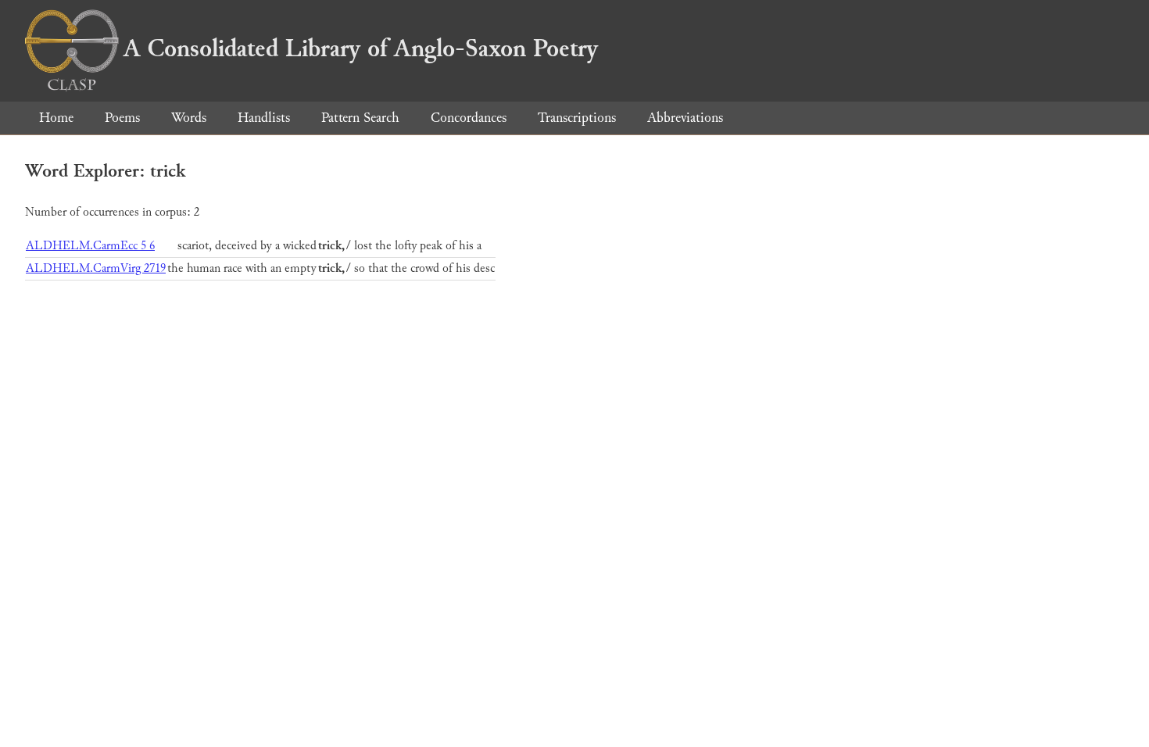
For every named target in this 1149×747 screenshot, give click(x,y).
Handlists (264, 117)
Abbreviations (685, 117)
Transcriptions (577, 117)
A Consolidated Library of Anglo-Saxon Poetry (360, 48)
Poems (122, 117)
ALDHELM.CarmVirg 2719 (96, 268)
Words (188, 117)
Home (56, 117)
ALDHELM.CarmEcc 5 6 (90, 246)
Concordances (468, 117)
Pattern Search (360, 117)
